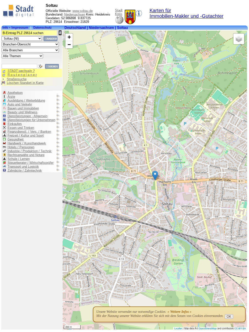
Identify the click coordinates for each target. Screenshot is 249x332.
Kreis (118, 14)
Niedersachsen (74, 14)
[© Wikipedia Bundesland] (119, 23)
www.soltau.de (82, 11)
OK (229, 316)
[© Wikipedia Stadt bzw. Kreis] (130, 23)
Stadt (119, 10)
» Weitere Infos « (179, 312)
